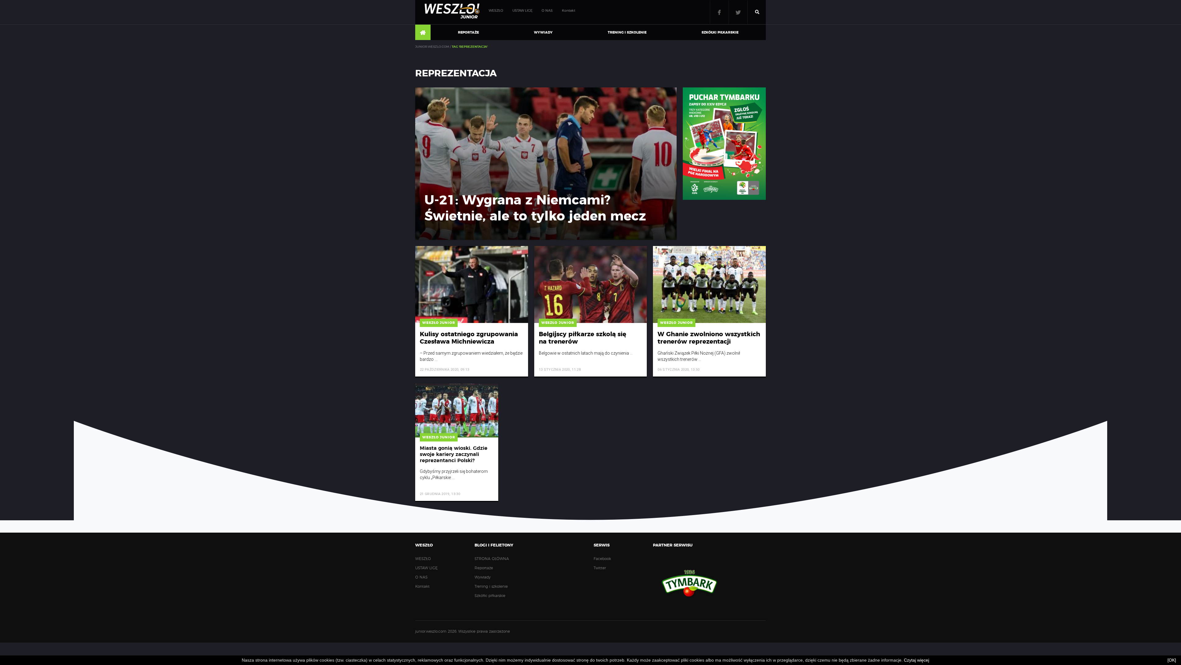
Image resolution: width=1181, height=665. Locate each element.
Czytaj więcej (916, 660)
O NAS (547, 10)
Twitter (738, 12)
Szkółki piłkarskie (720, 32)
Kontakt (568, 10)
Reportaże (468, 32)
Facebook (719, 12)
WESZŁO (496, 10)
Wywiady (543, 32)
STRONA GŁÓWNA (423, 32)
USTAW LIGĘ (522, 10)
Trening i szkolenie (627, 32)
